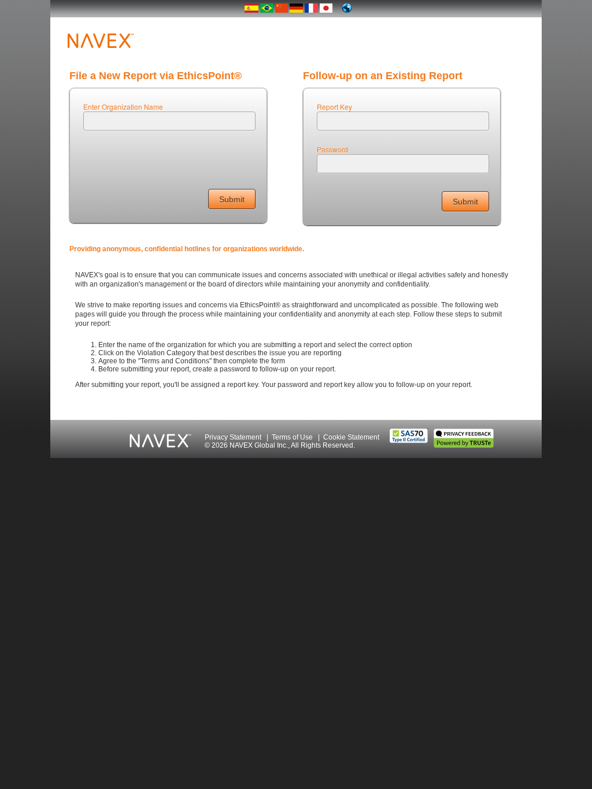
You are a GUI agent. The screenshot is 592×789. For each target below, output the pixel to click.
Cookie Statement (351, 437)
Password (332, 149)
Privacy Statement (233, 437)
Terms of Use (292, 437)
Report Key (334, 106)
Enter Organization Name (123, 106)
